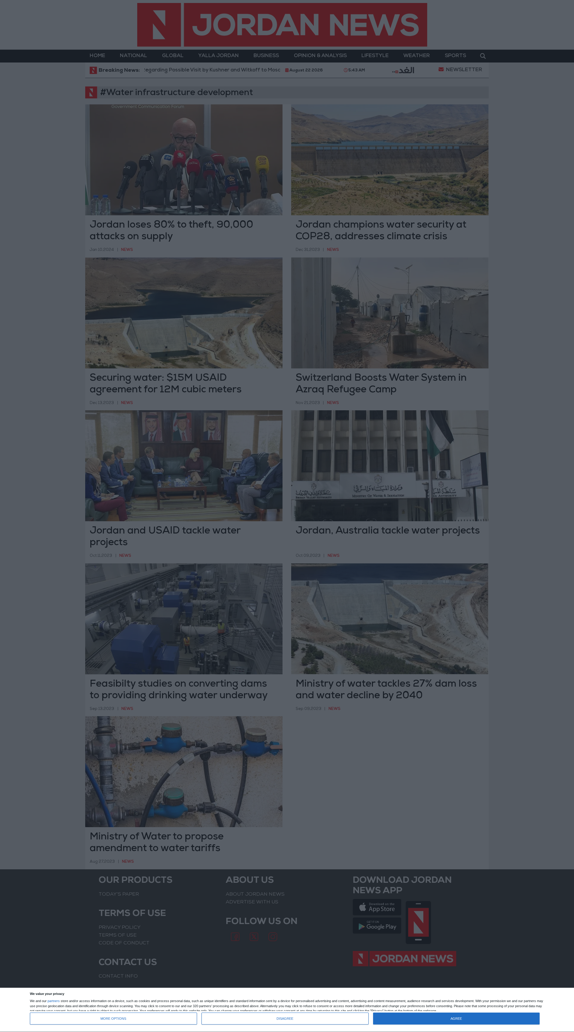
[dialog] (287, 1010)
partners (54, 1001)
